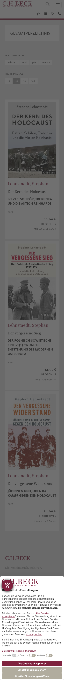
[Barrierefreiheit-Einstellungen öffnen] (7, 585)
